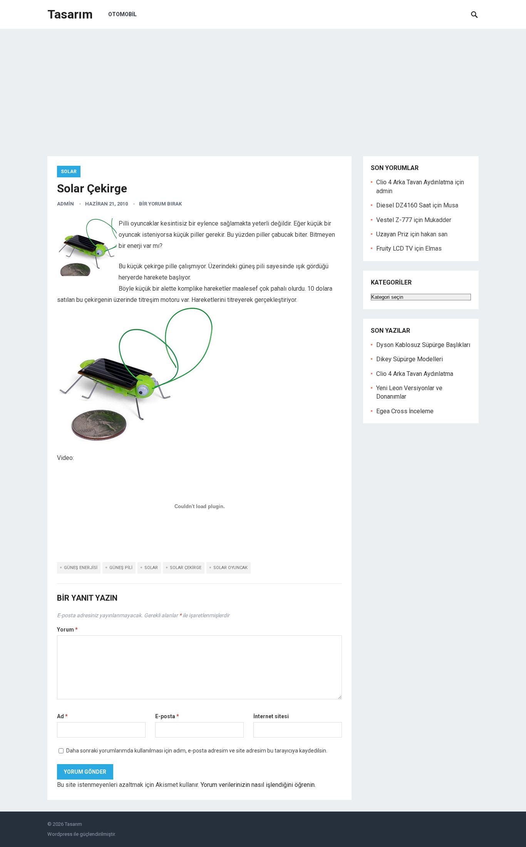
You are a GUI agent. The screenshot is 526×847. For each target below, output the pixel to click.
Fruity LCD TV (394, 248)
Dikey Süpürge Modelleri (409, 359)
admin (65, 204)
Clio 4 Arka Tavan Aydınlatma (414, 182)
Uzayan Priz (392, 234)
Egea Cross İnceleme (405, 411)
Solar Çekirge (185, 567)
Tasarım (70, 14)
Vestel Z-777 (394, 220)
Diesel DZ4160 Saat (403, 205)
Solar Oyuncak (230, 567)
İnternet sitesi (271, 716)
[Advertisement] (263, 87)
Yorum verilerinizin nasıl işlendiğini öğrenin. (258, 784)
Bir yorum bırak (160, 204)
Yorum (67, 629)
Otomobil (122, 14)
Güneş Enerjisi (80, 567)
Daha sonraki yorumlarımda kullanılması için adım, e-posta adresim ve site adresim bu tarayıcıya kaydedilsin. (196, 751)
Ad (62, 716)
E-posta (167, 716)
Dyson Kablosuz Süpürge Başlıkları (423, 345)
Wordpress (59, 834)
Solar (69, 171)
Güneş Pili (120, 567)
